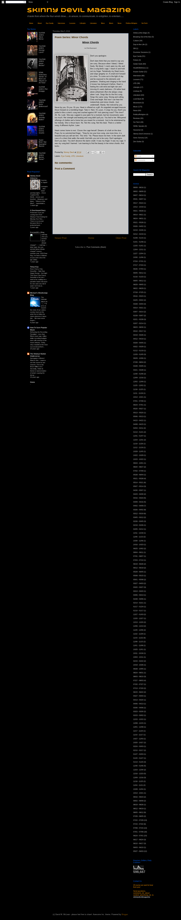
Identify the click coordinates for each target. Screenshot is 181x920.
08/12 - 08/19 (138, 809)
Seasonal (137, 130)
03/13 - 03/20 (138, 591)
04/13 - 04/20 (138, 700)
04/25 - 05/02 (138, 300)
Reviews (136, 118)
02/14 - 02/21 (138, 603)
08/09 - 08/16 (138, 187)
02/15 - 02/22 (138, 661)
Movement (137, 103)
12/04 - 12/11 (138, 250)
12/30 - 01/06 (138, 374)
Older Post (121, 238)
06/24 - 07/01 (138, 405)
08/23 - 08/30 (138, 327)
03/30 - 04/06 (138, 708)
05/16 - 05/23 (138, 296)
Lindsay (136, 91)
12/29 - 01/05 (138, 354)
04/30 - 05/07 (138, 490)
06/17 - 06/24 (138, 840)
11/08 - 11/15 (138, 642)
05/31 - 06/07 (138, 199)
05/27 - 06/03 (138, 851)
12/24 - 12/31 (138, 440)
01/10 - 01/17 (138, 611)
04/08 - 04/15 (138, 424)
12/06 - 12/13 (138, 626)
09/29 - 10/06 (138, 358)
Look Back (137, 99)
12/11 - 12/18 (138, 533)
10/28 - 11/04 (138, 789)
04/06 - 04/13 (138, 704)
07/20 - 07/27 (138, 684)
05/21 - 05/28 (138, 222)
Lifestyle (83, 23)
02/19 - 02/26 (138, 230)
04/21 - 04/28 (138, 370)
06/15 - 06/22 (138, 692)
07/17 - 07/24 (138, 265)
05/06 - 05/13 (138, 416)
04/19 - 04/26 (138, 335)
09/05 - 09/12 (138, 281)
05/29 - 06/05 (138, 572)
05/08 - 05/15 (138, 576)
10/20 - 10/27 (138, 743)
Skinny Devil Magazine (79, 10)
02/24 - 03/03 (138, 746)
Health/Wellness (139, 68)
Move (103, 23)
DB (134, 48)
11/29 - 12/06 (138, 630)
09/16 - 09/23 (138, 797)
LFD (73, 156)
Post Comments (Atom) (96, 247)
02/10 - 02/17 (138, 750)
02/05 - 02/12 (138, 529)
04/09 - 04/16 (138, 502)
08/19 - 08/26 (138, 805)
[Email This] (92, 152)
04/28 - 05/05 (138, 366)
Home (31, 23)
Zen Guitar (137, 142)
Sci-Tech (144, 23)
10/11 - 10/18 (138, 653)
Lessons (72, 23)
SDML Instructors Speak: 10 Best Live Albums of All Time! (43, 78)
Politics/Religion (139, 114)
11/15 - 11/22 (138, 638)
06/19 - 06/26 (138, 564)
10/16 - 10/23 (138, 545)
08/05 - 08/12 (138, 812)
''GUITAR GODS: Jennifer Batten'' (42, 117)
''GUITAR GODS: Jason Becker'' (42, 62)
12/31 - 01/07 (138, 436)
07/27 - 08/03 (138, 680)
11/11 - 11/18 (138, 393)
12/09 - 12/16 (138, 378)
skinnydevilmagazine (141, 897)
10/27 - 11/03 (138, 739)
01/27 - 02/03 (138, 754)
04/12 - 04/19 (138, 339)
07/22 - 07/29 (138, 820)
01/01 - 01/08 (138, 242)
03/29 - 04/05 (138, 343)
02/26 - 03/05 (138, 521)
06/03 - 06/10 (138, 847)
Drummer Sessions (140, 52)
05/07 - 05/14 (138, 486)
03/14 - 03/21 (138, 308)
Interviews (61, 23)
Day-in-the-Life (139, 44)
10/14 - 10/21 (138, 397)
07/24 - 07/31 (138, 261)
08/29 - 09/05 (138, 285)
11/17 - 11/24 (138, 731)
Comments (140, 160)
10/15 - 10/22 (138, 459)
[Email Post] (87, 152)
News (119, 23)
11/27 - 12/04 (138, 254)
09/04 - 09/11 (138, 552)
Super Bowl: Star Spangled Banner (43, 143)
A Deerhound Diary (38, 210)
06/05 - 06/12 (138, 273)
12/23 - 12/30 (138, 770)
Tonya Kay (34, 267)
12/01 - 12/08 (138, 727)
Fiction (135, 60)
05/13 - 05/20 (138, 413)
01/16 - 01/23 (138, 277)
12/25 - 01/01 (138, 246)
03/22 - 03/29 (138, 347)
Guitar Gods (137, 64)
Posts (138, 156)
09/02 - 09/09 (138, 801)
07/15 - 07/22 (138, 824)
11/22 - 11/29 (138, 634)
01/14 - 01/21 (138, 432)
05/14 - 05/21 (138, 483)
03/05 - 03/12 (138, 517)
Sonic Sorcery (138, 138)
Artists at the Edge (140, 33)
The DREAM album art (44, 299)
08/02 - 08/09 (138, 191)
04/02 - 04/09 (138, 506)
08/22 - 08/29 (138, 288)
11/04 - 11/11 (138, 785)
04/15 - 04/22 (138, 420)
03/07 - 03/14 (138, 312)
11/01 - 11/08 (138, 645)
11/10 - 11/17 (138, 735)
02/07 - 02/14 (138, 323)
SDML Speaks (138, 126)
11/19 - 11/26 (138, 444)
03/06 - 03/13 (138, 595)
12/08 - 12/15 (138, 723)
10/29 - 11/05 (138, 451)
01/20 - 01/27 (138, 758)
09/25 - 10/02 (138, 549)
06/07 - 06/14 (138, 195)
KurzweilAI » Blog (37, 232)
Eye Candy (49, 23)
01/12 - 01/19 (138, 351)
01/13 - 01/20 (138, 762)
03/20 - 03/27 (138, 587)
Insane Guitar (138, 72)
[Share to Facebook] (100, 152)
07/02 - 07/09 (138, 471)
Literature (93, 23)
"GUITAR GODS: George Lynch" (42, 49)
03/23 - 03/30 (138, 712)
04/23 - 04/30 (138, 494)
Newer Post (60, 238)
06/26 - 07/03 (138, 269)
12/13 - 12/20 (138, 622)
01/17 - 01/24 (138, 607)
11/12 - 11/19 (138, 448)
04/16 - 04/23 (138, 498)
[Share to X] (98, 152)
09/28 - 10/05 (138, 669)
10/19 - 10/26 (138, 665)
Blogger (125, 914)
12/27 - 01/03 (138, 614)
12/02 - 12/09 (138, 382)
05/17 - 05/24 (138, 203)
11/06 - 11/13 (138, 537)
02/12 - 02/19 (138, 234)
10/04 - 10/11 (138, 657)
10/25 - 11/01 (138, 649)
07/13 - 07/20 (138, 688)
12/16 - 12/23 (138, 774)
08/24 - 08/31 (138, 219)
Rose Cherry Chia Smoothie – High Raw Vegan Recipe (37, 271)
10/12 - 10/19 (138, 207)
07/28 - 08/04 (138, 362)
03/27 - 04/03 (138, 583)
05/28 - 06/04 (138, 475)
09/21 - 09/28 (138, 211)
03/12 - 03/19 (138, 514)
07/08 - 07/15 (138, 828)
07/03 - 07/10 (138, 560)
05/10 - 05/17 (138, 331)
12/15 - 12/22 (138, 719)
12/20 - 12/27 (138, 618)
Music (111, 23)
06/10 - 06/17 (138, 843)
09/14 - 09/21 (138, 215)
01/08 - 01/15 (138, 238)
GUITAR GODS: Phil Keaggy (43, 89)
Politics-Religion (131, 23)
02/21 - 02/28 (138, 319)
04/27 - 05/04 (138, 696)
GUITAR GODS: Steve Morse (42, 36)
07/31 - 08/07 (138, 556)
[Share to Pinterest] (103, 152)
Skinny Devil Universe (141, 134)
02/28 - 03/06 (138, 599)
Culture (136, 41)
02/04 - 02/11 (138, 428)
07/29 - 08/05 (138, 816)
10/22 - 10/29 (138, 455)
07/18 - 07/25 (138, 292)
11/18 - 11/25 (138, 389)
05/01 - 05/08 (138, 580)
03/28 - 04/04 (138, 304)
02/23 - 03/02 (138, 715)
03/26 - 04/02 (138, 226)
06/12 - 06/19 (138, 568)
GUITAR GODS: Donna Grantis (42, 130)
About (40, 23)
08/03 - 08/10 (138, 677)
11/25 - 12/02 (138, 385)
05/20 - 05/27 (138, 409)
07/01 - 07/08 (138, 401)
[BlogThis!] (95, 152)
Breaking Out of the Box (142, 37)
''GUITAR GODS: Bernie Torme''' (42, 156)
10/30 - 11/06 (138, 257)
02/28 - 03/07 (138, 316)
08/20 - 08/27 (138, 467)
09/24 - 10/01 (138, 463)
